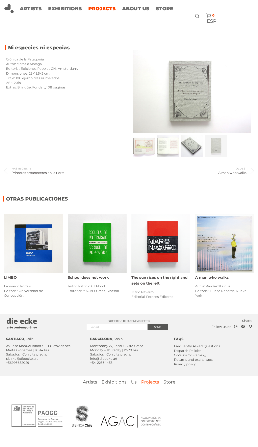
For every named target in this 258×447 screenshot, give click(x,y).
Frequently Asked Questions (197, 346)
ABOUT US (135, 8)
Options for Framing (190, 355)
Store (169, 382)
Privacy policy (185, 364)
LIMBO (10, 277)
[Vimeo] (250, 326)
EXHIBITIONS (65, 8)
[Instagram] (235, 326)
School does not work (88, 277)
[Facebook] (243, 326)
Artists (90, 382)
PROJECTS (102, 8)
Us (134, 382)
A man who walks (212, 277)
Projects (150, 382)
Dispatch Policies (187, 351)
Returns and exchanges (193, 360)
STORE (164, 8)
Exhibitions (114, 382)
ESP (211, 21)
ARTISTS (31, 8)
